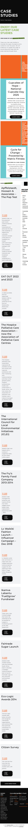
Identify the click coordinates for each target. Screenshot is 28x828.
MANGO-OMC (10, 825)
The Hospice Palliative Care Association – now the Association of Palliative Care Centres (10, 333)
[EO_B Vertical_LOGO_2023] (17, 297)
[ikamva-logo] (17, 619)
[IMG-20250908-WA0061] (10, 199)
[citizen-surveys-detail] (10, 750)
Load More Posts (10, 783)
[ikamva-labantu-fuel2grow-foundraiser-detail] (10, 602)
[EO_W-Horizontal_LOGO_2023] (10, 282)
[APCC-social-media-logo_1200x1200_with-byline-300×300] (17, 379)
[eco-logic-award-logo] (17, 721)
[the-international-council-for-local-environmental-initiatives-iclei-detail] (10, 437)
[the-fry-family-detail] (10, 485)
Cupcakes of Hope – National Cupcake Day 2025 (16, 88)
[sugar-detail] (10, 649)
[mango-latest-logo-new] (6, 1)
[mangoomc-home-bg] (10, 345)
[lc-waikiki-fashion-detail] (10, 546)
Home (2, 20)
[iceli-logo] (17, 452)
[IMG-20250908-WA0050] (17, 237)
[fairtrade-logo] (17, 669)
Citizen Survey (10, 747)
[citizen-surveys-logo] (17, 764)
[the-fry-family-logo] (17, 503)
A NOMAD (21, 826)
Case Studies (4, 215)
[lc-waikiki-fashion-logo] (17, 565)
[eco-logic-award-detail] (10, 702)
